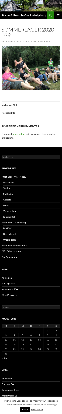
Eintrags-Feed (8, 283)
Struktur (7, 188)
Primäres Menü (58, 15)
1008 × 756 (24, 41)
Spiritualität (9, 216)
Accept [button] (25, 409)
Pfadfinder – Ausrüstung (14, 222)
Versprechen (9, 211)
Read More (37, 409)
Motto (6, 205)
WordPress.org (9, 295)
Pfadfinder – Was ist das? (14, 176)
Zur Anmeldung (9, 257)
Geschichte (8, 182)
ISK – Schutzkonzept (11, 251)
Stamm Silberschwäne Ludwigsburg (24, 15)
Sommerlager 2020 (40, 41)
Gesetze (7, 199)
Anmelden (7, 277)
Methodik (8, 194)
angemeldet (19, 133)
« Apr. (5, 358)
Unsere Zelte (9, 239)
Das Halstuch (9, 234)
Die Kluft (7, 228)
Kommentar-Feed (10, 289)
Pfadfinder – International (14, 245)
